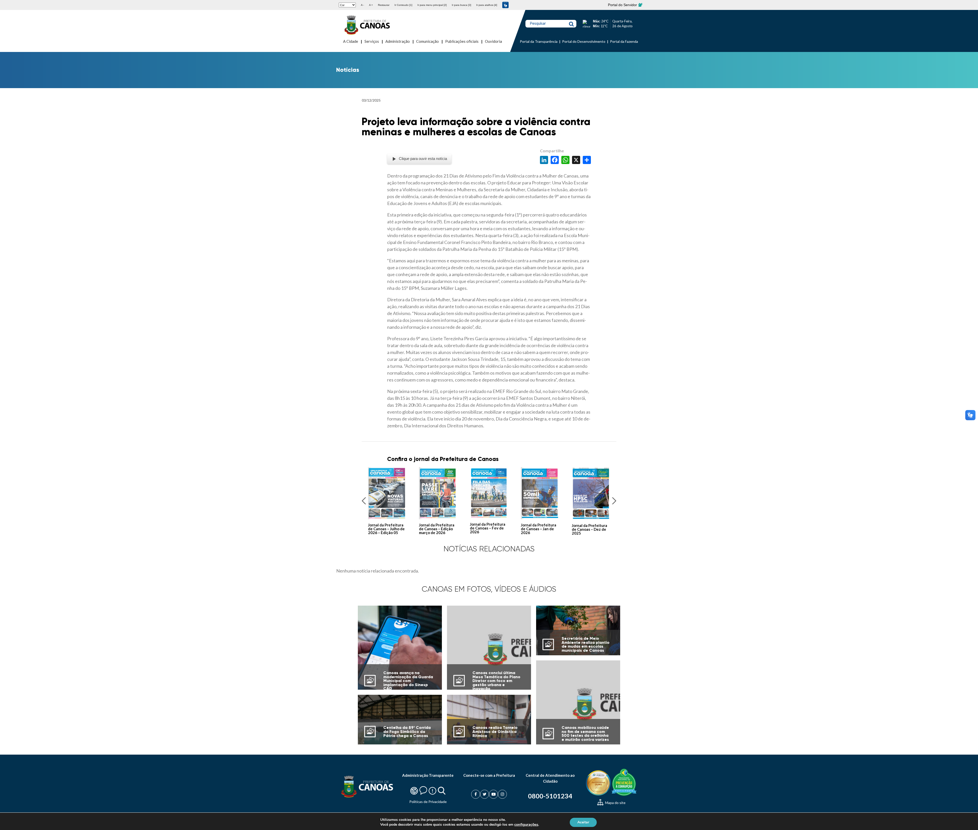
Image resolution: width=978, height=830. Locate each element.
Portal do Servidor (623, 5)
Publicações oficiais (462, 41)
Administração (397, 41)
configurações (526, 824)
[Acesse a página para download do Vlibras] (505, 5)
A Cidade (350, 41)
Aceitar (583, 822)
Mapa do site (615, 802)
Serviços (371, 41)
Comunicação (427, 41)
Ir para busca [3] (461, 5)
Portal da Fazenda (624, 41)
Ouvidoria (493, 41)
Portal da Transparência (539, 41)
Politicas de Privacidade (428, 801)
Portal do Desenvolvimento (583, 41)
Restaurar (383, 5)
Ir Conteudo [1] (403, 5)
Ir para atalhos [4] (486, 5)
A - (362, 5)
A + (371, 5)
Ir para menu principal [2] (432, 5)
